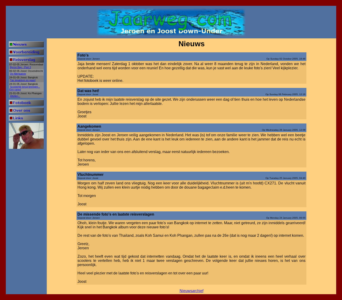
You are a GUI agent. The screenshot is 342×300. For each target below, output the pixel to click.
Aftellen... (15, 96)
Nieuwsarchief (191, 291)
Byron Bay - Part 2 (20, 67)
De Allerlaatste (18, 73)
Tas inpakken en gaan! (23, 80)
